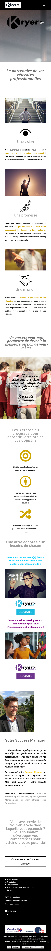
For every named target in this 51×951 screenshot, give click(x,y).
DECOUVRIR (25, 611)
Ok (9, 947)
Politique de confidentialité (16, 901)
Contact (10, 890)
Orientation (11, 882)
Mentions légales (12, 904)
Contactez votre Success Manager (25, 861)
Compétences (12, 885)
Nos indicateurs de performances (20, 887)
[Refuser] (48, 942)
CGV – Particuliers (12, 897)
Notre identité (12, 880)
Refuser (16, 947)
